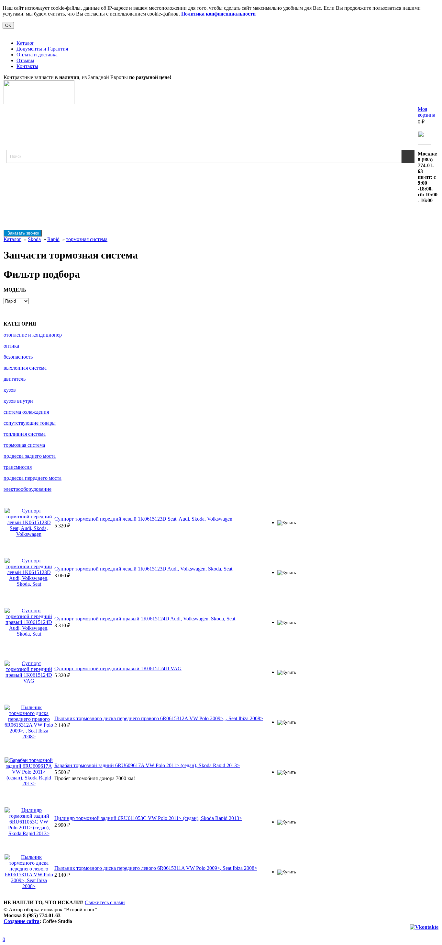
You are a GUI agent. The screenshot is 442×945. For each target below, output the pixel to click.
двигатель (15, 379)
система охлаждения (26, 412)
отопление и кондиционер (33, 335)
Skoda (34, 239)
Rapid (53, 239)
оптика (11, 346)
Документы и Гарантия (42, 49)
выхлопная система (25, 368)
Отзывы (25, 60)
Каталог (25, 43)
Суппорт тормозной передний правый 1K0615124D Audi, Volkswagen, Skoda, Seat (144, 618)
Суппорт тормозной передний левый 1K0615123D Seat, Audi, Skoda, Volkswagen (143, 519)
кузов (10, 390)
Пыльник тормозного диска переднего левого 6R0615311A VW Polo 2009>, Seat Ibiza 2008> (155, 868)
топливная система (25, 434)
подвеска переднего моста (32, 478)
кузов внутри (18, 401)
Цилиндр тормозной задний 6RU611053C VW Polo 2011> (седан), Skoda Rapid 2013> (148, 818)
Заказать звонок (22, 233)
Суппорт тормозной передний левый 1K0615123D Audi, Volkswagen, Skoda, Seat (143, 568)
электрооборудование (27, 489)
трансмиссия (18, 467)
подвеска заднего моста (30, 456)
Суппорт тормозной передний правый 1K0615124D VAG (118, 668)
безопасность (18, 357)
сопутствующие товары (30, 423)
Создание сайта (21, 921)
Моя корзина (426, 112)
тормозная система (86, 239)
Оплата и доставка (37, 54)
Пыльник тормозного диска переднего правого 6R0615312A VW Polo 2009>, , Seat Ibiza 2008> (158, 718)
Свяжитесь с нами (105, 902)
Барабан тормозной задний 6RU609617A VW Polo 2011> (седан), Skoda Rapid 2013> (147, 765)
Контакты (27, 66)
